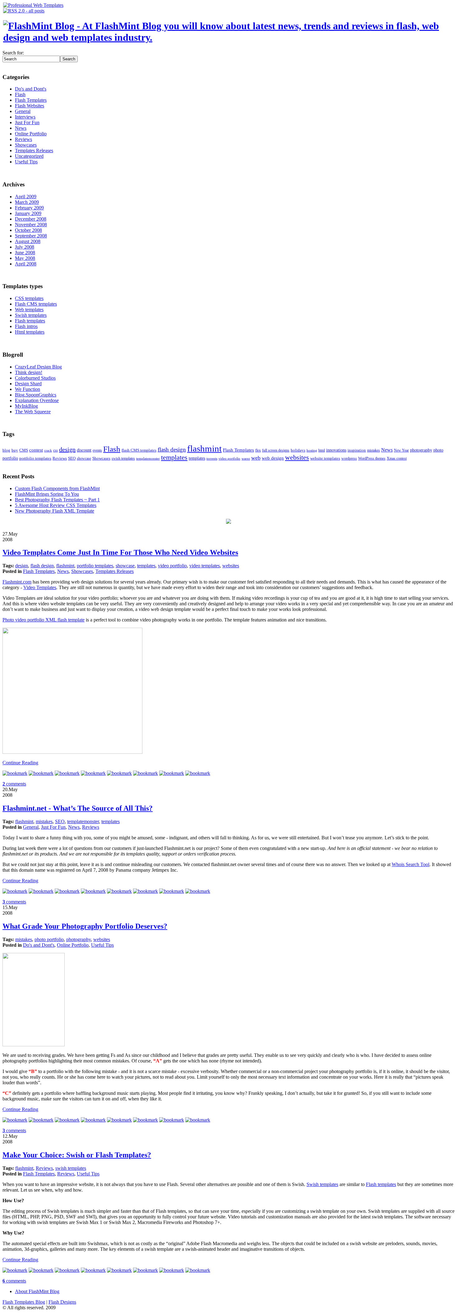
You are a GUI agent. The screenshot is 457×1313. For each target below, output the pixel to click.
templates (174, 457)
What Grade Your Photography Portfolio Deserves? (84, 926)
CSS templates (29, 298)
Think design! (28, 372)
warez (246, 458)
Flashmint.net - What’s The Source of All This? (77, 808)
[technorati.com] (14, 773)
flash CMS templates (139, 450)
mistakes (373, 450)
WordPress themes (371, 459)
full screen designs (275, 450)
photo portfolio (49, 939)
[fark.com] (197, 773)
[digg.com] (93, 773)
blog (6, 450)
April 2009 (25, 196)
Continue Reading (20, 762)
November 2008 (31, 224)
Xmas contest (397, 459)
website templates (325, 458)
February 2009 (29, 207)
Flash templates (30, 320)
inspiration (357, 450)
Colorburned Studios (35, 378)
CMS (23, 450)
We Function (27, 389)
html (321, 450)
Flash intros (26, 326)
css (55, 450)
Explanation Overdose (37, 400)
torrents (211, 458)
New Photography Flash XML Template (54, 510)
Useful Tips (26, 161)
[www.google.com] (171, 773)
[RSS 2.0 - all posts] (23, 10)
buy (15, 450)
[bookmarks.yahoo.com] (145, 773)
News (20, 128)
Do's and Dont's (30, 88)
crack (48, 450)
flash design (172, 449)
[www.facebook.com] (119, 773)
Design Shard (28, 383)
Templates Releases (34, 150)
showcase (84, 459)
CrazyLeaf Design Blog (38, 366)
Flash (20, 94)
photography (421, 450)
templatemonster (148, 458)
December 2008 (30, 219)
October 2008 (28, 230)
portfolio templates (35, 458)
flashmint (204, 448)
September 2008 (31, 235)
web (256, 458)
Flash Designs (62, 1302)
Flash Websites (29, 105)
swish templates (123, 459)
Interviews (25, 117)
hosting (312, 450)
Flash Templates (31, 100)
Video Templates (39, 587)
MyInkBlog (26, 406)
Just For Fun (27, 122)
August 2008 (27, 241)
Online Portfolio (31, 133)
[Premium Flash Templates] (33, 5)
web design (273, 458)
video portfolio (229, 458)
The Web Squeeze (33, 411)
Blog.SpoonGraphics (35, 394)
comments (14, 783)
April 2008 (25, 263)
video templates (204, 565)
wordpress (349, 459)
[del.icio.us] (41, 773)
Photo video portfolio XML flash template (43, 619)
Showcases (26, 145)
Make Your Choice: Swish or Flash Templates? (76, 1155)
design (67, 449)
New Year (401, 450)
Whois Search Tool (410, 864)
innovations (336, 450)
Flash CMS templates (36, 304)
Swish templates (31, 315)
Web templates (29, 309)
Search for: (13, 52)
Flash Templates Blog (23, 1302)
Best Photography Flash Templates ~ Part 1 (57, 499)
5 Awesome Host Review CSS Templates (55, 505)
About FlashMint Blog (37, 1291)
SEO (72, 458)
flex (258, 450)
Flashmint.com (16, 581)
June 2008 (25, 252)
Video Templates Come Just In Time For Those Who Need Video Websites (120, 552)
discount (84, 450)
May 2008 (25, 258)
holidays (298, 450)
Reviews (23, 139)
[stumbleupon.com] (67, 773)
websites (297, 457)
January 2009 (28, 213)
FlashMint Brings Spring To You (47, 494)
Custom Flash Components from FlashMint (57, 488)
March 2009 (27, 202)
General (22, 111)
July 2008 (24, 247)
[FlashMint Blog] (228, 37)
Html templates (29, 332)
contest (36, 450)
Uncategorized (29, 156)
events (97, 450)
